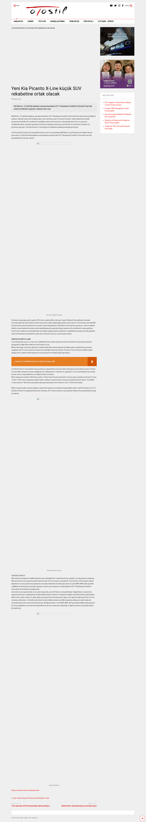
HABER (30, 21)
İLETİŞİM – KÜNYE (106, 21)
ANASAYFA (18, 21)
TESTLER (42, 21)
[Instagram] (119, 6)
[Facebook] (123, 6)
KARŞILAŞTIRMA (57, 21)
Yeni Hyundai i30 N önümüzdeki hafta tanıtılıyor (30, 806)
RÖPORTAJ (88, 21)
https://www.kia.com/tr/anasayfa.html (25, 790)
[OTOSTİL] (46, 17)
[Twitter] (115, 6)
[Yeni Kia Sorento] (54, 614)
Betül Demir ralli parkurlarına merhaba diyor (79, 806)
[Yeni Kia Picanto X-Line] (54, 399)
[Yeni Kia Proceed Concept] (54, 144)
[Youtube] (111, 6)
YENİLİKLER (74, 21)
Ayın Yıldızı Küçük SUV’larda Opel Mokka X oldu (31, 798)
